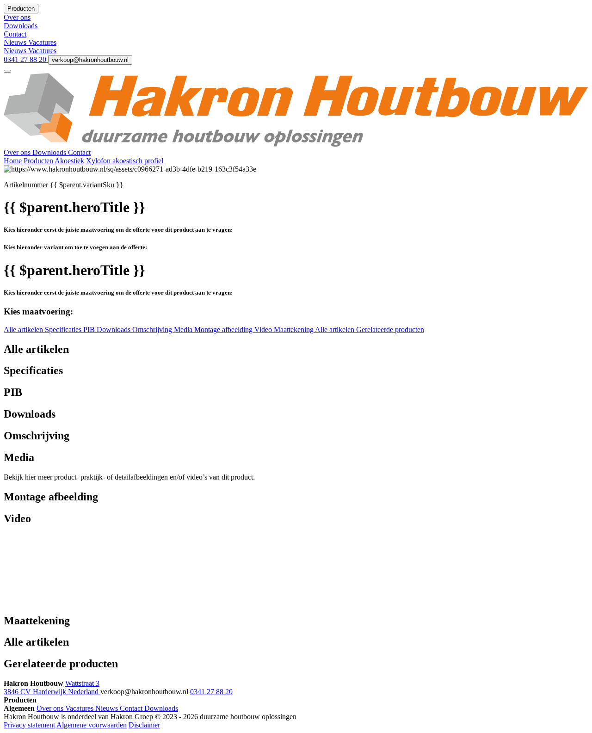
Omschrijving (153, 329)
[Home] (296, 144)
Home (13, 161)
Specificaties (64, 329)
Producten (38, 161)
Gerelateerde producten (390, 329)
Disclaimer (144, 725)
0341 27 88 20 (26, 59)
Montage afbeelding (224, 329)
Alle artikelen (24, 329)
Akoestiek (69, 161)
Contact (79, 152)
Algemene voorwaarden (91, 725)
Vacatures (42, 42)
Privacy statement (29, 725)
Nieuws (16, 42)
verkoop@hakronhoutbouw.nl (90, 59)
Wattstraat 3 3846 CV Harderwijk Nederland (52, 687)
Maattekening (294, 329)
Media (184, 329)
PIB (90, 329)
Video (264, 329)
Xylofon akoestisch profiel (124, 161)
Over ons (18, 152)
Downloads (50, 152)
